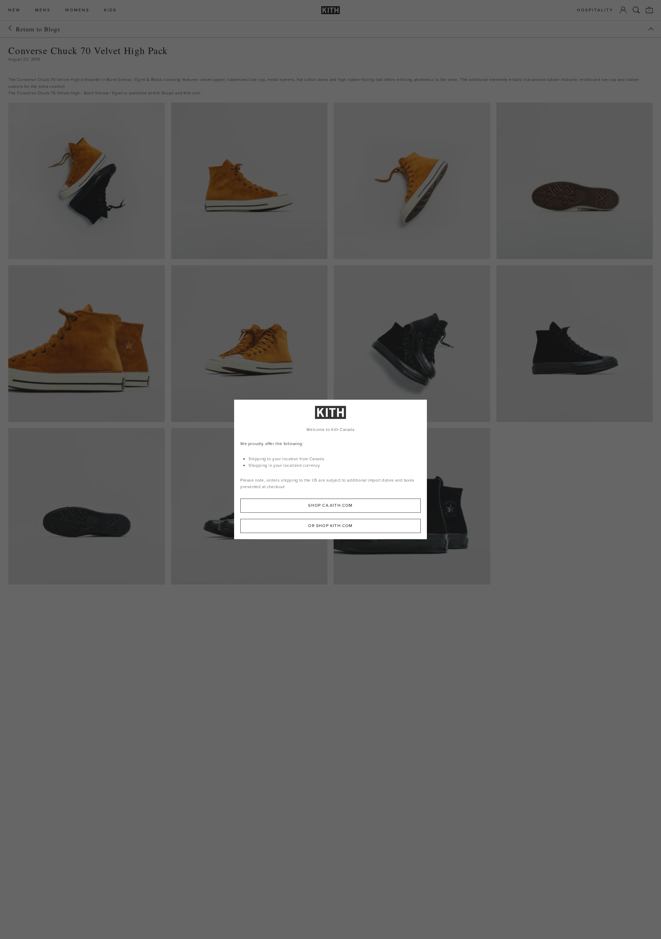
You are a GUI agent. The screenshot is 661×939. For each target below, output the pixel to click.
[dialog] (330, 469)
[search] (636, 10)
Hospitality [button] (595, 10)
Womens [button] (77, 10)
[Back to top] (651, 29)
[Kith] (330, 10)
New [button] (14, 10)
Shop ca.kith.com (330, 506)
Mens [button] (43, 10)
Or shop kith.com (330, 526)
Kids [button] (110, 10)
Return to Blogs (38, 29)
